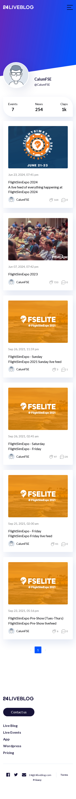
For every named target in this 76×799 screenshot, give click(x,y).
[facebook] (8, 774)
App (6, 739)
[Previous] (30, 650)
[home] (18, 7)
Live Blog (10, 725)
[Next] (45, 650)
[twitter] (16, 774)
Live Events (12, 732)
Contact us (19, 712)
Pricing (8, 753)
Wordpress (12, 746)
